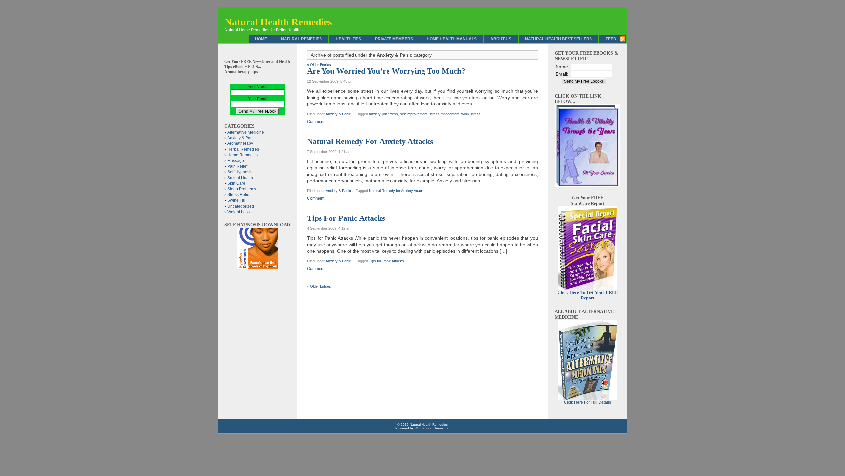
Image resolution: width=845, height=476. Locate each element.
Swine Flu (236, 200)
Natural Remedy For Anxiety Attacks (370, 141)
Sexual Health (240, 178)
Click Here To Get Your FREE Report (588, 295)
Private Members (394, 39)
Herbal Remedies (243, 149)
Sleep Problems (241, 189)
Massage (235, 160)
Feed (611, 39)
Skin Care (236, 183)
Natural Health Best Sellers (558, 39)
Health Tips (348, 39)
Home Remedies (242, 155)
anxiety (374, 114)
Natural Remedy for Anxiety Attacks (397, 191)
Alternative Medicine (245, 132)
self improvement (413, 114)
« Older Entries (319, 65)
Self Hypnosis (239, 172)
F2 (447, 428)
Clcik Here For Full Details (587, 402)
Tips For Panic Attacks (346, 218)
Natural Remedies (301, 39)
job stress (390, 114)
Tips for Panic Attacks (386, 261)
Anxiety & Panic (338, 114)
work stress (471, 114)
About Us (500, 39)
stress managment (444, 114)
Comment (315, 121)
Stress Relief (238, 194)
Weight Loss (238, 212)
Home (261, 39)
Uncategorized (240, 206)
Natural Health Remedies (278, 22)
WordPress (423, 428)
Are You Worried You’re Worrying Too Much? (386, 71)
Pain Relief (237, 166)
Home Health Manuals (452, 39)
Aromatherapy (240, 143)
